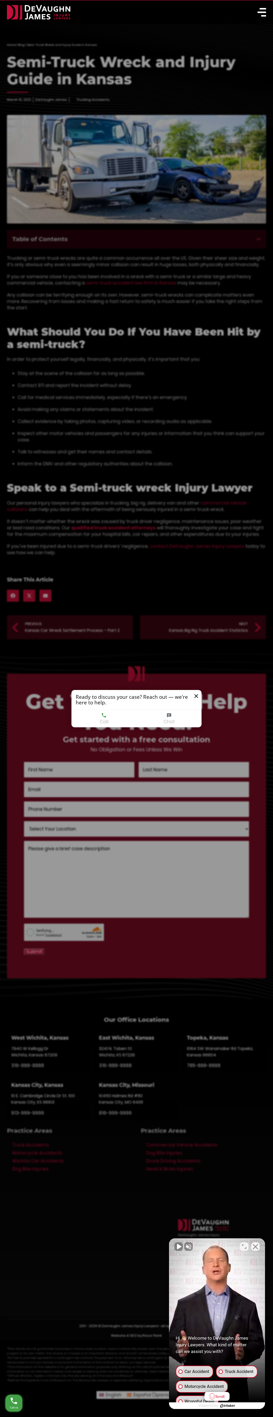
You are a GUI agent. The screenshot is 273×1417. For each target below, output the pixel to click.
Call (104, 721)
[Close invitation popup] (196, 696)
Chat (169, 721)
